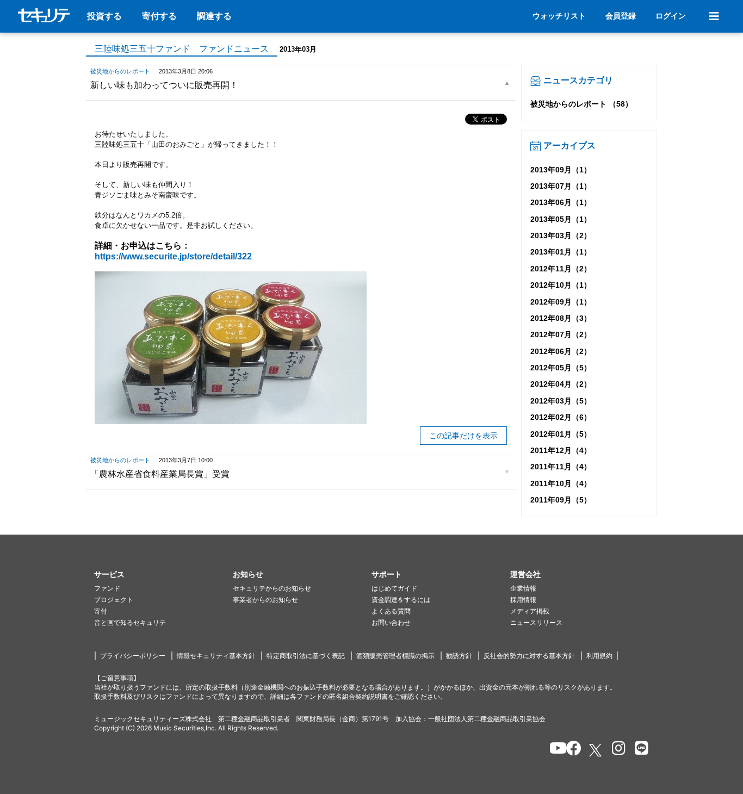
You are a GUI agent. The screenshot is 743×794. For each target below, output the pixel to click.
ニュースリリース (536, 622)
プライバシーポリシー (132, 656)
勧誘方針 (459, 656)
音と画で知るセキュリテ (130, 622)
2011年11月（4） (560, 466)
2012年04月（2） (560, 384)
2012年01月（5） (560, 434)
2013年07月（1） (560, 186)
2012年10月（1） (560, 285)
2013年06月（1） (560, 202)
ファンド (107, 588)
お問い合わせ (391, 622)
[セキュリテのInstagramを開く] (616, 750)
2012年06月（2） (560, 351)
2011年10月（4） (560, 483)
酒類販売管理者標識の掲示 (395, 656)
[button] (163, 574)
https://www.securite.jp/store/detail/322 (173, 256)
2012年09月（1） (560, 301)
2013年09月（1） (560, 169)
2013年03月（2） (560, 235)
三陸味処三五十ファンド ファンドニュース (182, 48)
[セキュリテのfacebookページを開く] (570, 750)
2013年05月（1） (560, 219)
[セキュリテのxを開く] (596, 750)
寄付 (100, 611)
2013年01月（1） (560, 251)
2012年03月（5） (560, 400)
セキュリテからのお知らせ (272, 588)
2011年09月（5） (560, 499)
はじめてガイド (394, 588)
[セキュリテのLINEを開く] (639, 750)
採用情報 (523, 600)
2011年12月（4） (560, 450)
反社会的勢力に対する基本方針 (529, 656)
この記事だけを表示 (463, 435)
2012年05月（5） (560, 367)
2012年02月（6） (560, 417)
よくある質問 (391, 611)
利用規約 (599, 656)
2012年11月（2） (560, 268)
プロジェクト (113, 600)
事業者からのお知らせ (265, 600)
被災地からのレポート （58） (581, 104)
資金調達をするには (400, 600)
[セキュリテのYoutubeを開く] (553, 750)
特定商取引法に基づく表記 (306, 656)
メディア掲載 (529, 611)
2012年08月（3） (560, 318)
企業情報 (523, 588)
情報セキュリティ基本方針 (216, 656)
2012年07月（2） (560, 334)
